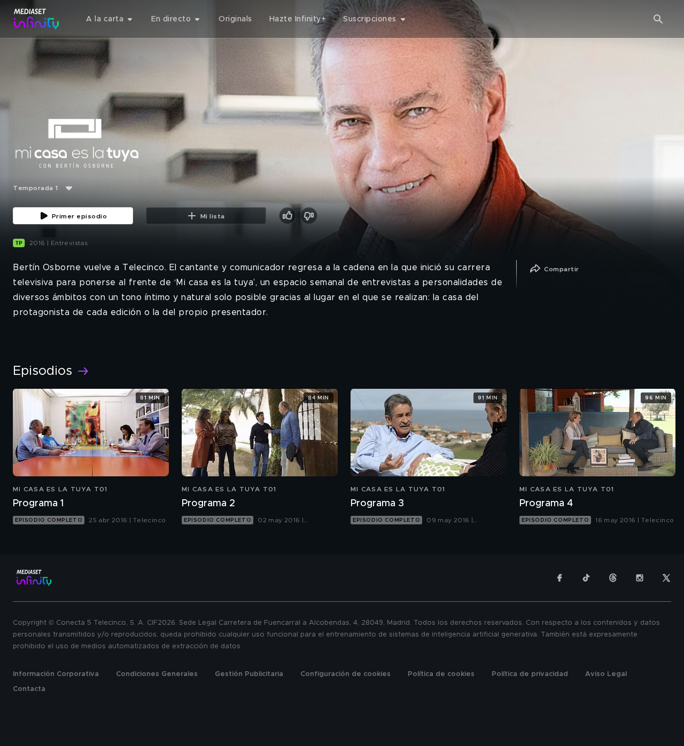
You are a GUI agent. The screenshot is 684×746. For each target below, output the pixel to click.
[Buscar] (658, 19)
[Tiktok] (586, 578)
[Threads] (613, 578)
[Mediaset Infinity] (36, 19)
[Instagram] (639, 578)
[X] (666, 578)
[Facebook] (559, 578)
